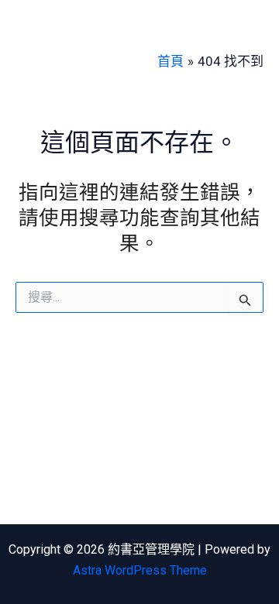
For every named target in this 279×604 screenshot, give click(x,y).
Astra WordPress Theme (140, 570)
